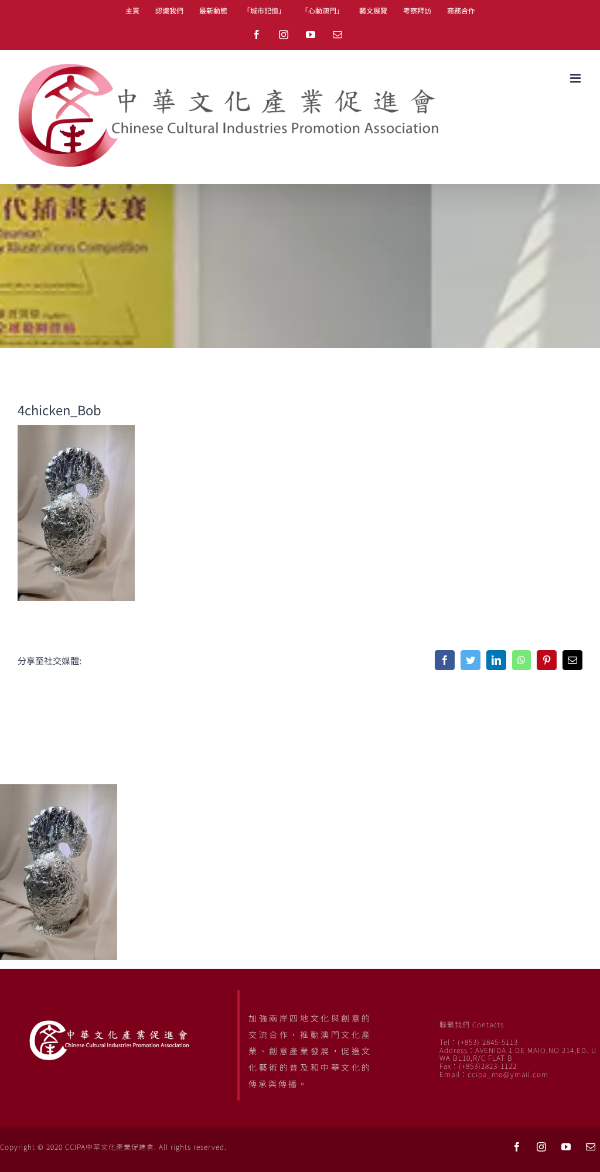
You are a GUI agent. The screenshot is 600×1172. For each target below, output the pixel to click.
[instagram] (541, 1146)
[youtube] (566, 1146)
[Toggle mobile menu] (576, 78)
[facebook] (516, 1146)
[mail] (590, 1146)
